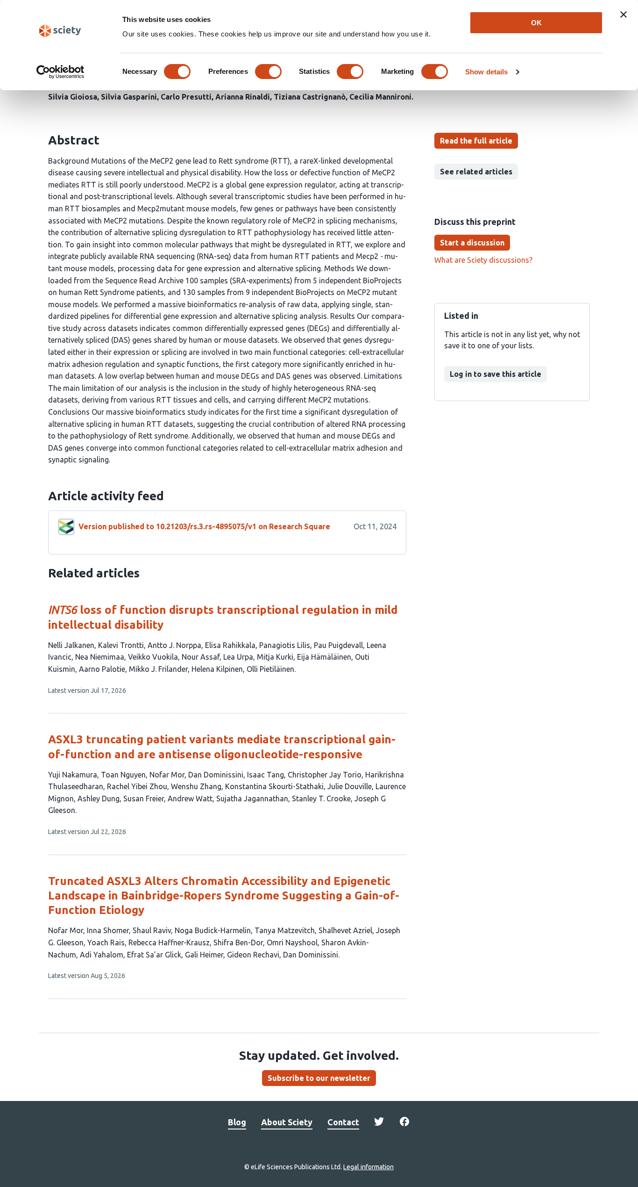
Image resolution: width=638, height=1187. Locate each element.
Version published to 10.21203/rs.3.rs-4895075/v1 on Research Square (204, 526)
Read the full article (476, 141)
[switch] (268, 71)
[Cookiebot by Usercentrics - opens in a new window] (60, 72)
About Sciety (286, 1122)
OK (536, 23)
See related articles (476, 171)
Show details (486, 72)
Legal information (368, 1167)
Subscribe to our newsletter (319, 1078)
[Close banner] (623, 14)
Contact (343, 1122)
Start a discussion (472, 242)
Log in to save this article (495, 374)
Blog (237, 1122)
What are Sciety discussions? (483, 260)
